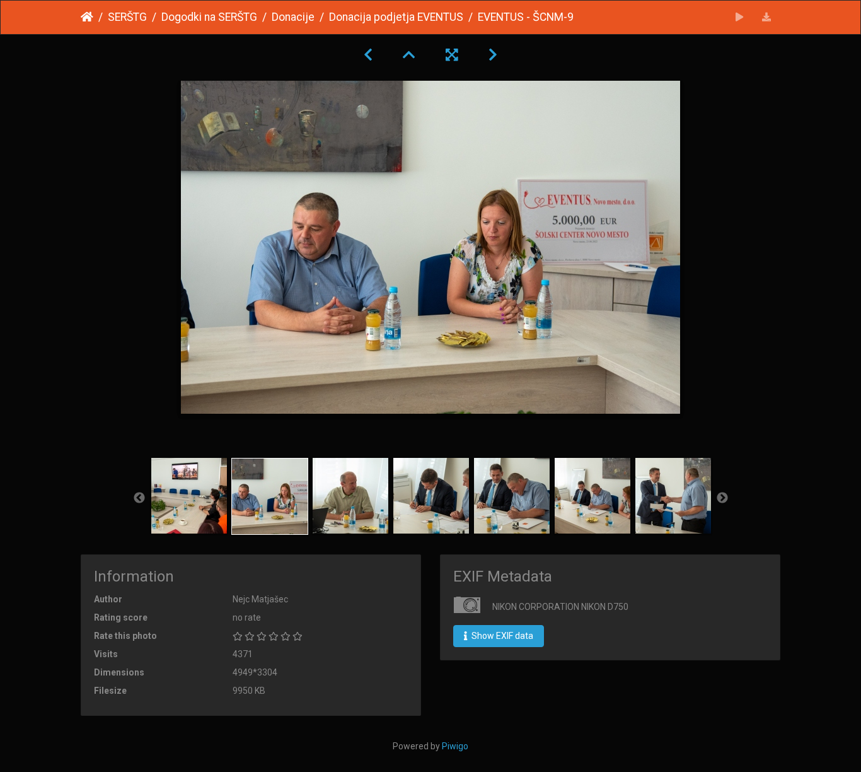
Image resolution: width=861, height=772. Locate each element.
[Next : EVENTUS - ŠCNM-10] (492, 55)
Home (87, 17)
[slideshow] (739, 17)
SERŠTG (127, 17)
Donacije (293, 17)
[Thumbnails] (409, 55)
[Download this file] (766, 17)
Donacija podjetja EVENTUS (396, 17)
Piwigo (455, 746)
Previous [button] (139, 498)
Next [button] (722, 498)
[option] (189, 496)
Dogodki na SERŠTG (209, 17)
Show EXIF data (501, 636)
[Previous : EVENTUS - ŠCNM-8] (368, 55)
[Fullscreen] (451, 55)
